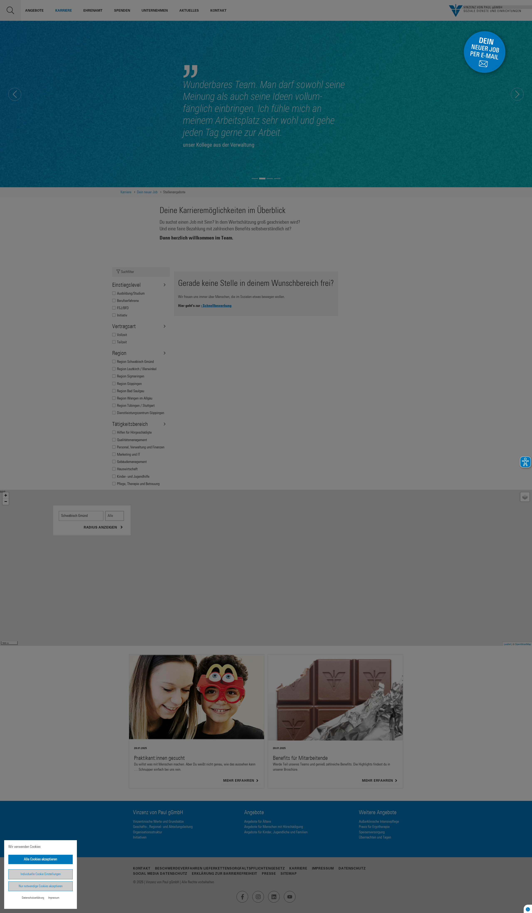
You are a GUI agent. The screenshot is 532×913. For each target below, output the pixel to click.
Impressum (53, 897)
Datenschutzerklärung (33, 897)
